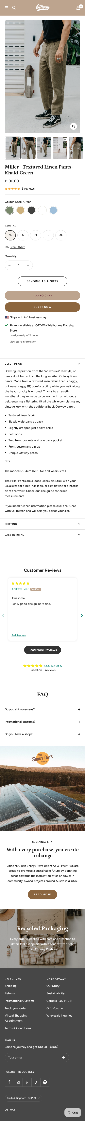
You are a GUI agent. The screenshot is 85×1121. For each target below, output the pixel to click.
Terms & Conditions (18, 1028)
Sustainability (55, 993)
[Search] (14, 7)
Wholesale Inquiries (59, 1015)
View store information (22, 341)
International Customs (19, 1001)
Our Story (53, 986)
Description (13, 363)
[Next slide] (82, 615)
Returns (10, 993)
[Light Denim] (53, 211)
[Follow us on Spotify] (44, 1082)
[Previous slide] (3, 615)
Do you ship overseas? (20, 709)
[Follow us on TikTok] (35, 1082)
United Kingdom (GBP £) (21, 1098)
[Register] (63, 1057)
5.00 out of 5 (53, 666)
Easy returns (14, 534)
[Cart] (78, 8)
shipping (11, 524)
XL (61, 235)
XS (10, 235)
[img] (20, 583)
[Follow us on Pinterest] (27, 1082)
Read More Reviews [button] (42, 650)
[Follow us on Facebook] (9, 1082)
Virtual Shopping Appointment (16, 1018)
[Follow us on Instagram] (18, 1082)
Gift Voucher (55, 1008)
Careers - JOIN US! (59, 1001)
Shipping (11, 986)
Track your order (15, 1008)
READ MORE (42, 894)
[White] (42, 211)
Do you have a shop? (19, 734)
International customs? (20, 721)
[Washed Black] (31, 211)
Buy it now (42, 306)
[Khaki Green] (10, 211)
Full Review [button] (18, 635)
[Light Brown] (21, 211)
